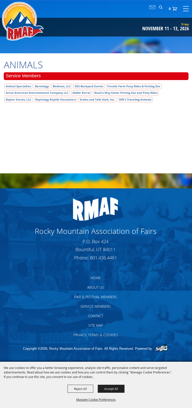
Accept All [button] (111, 389)
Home (95, 277)
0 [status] (170, 8)
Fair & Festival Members (95, 296)
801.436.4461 (103, 258)
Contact (95, 315)
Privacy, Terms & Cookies (95, 334)
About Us (95, 287)
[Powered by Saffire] (161, 348)
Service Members (95, 306)
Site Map (95, 325)
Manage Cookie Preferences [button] (96, 399)
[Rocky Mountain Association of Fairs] (23, 21)
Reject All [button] (80, 389)
